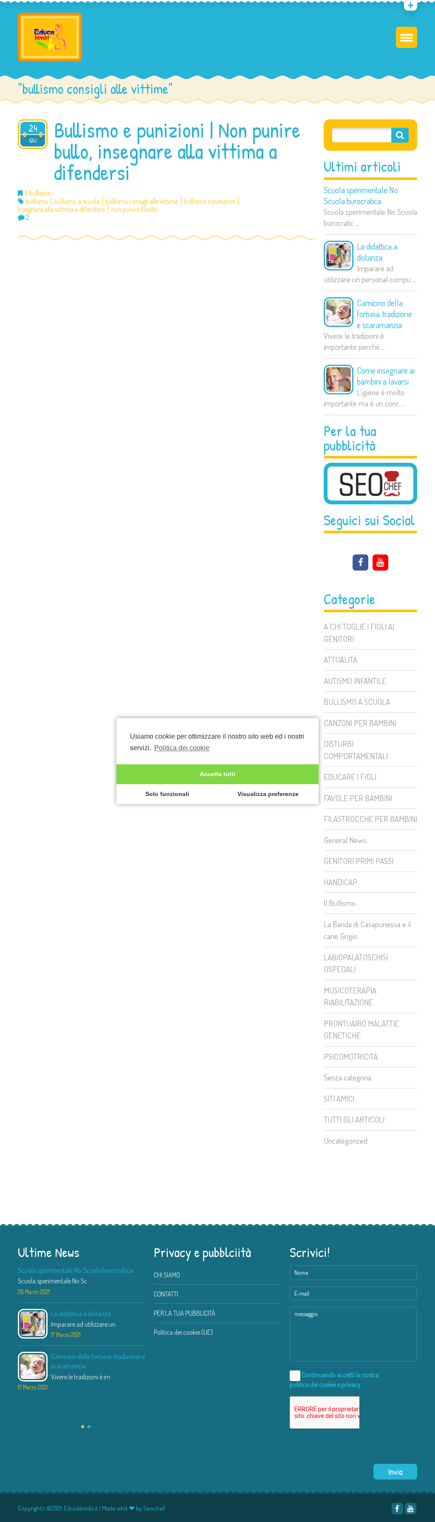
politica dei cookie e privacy (325, 1384)
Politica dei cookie (181, 747)
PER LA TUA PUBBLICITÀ (184, 1313)
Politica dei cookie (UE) (183, 1332)
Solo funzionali (167, 794)
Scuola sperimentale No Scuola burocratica (361, 195)
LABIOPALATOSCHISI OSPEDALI (356, 963)
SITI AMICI (339, 1098)
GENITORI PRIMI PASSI (358, 860)
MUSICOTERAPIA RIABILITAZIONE (350, 996)
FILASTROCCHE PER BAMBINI (370, 818)
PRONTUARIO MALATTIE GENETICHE (361, 1029)
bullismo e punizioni (209, 201)
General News (345, 840)
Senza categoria (347, 1077)
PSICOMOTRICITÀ (351, 1056)
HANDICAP (340, 882)
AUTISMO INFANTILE (355, 680)
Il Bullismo (340, 902)
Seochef (154, 1508)
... (357, 222)
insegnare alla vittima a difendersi (61, 209)
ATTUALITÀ (340, 659)
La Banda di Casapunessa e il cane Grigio (367, 930)
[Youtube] (380, 562)
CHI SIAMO (167, 1275)
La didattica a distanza (377, 252)
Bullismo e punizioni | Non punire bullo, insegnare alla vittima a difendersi (177, 151)
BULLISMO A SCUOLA (357, 701)
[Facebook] (360, 562)
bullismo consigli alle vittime (142, 201)
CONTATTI (166, 1294)
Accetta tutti (217, 774)
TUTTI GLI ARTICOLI (354, 1119)
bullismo (37, 201)
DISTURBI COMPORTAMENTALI (356, 749)
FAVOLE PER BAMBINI (358, 798)
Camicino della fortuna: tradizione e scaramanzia (384, 313)
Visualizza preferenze (268, 794)
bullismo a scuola (76, 201)
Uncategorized (345, 1140)
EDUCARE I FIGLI (350, 776)
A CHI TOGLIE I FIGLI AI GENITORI (359, 632)
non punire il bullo (134, 209)
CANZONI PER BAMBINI (360, 722)
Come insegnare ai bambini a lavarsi (386, 376)
